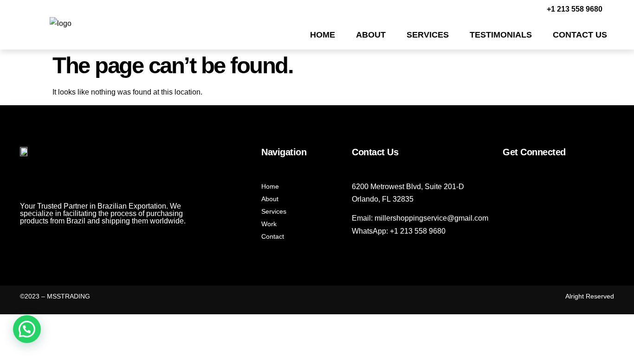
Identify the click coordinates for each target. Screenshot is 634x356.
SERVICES (428, 34)
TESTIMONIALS (501, 34)
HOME (322, 34)
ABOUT (371, 34)
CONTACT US (580, 34)
